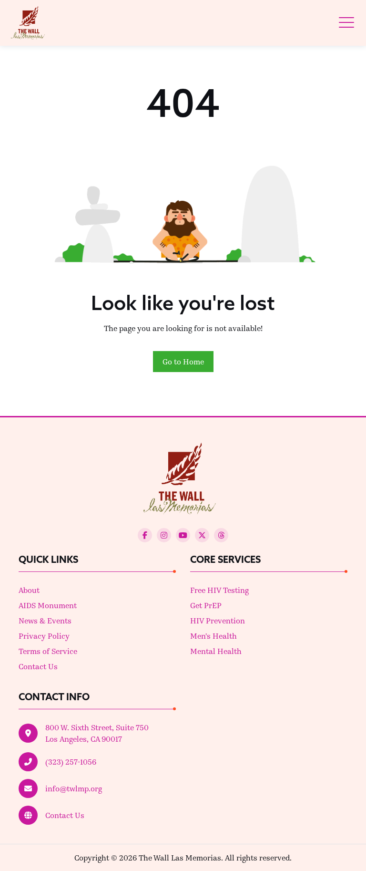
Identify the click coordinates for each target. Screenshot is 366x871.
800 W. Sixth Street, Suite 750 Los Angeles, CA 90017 (97, 733)
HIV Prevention (217, 620)
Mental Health (216, 651)
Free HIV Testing (219, 590)
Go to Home (183, 361)
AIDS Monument (48, 605)
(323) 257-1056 (70, 762)
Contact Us (38, 666)
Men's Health (213, 636)
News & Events (45, 620)
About (29, 590)
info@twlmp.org (73, 788)
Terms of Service (48, 651)
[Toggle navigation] (346, 22)
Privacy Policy (44, 636)
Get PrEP (206, 605)
